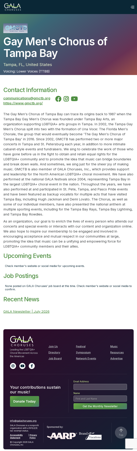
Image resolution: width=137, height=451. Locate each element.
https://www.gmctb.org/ (23, 103)
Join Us (53, 346)
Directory (54, 352)
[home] (13, 7)
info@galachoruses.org (23, 420)
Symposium (83, 352)
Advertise (116, 358)
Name (77, 393)
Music (114, 346)
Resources (117, 352)
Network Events (86, 358)
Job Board (55, 358)
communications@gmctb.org (26, 98)
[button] (132, 7)
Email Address (81, 381)
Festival (81, 346)
